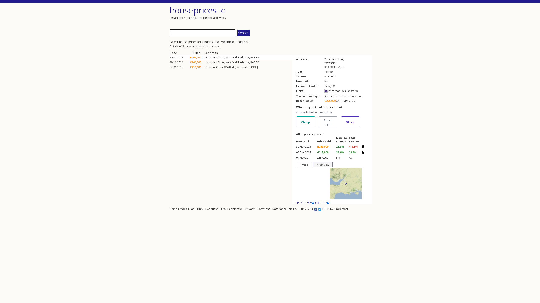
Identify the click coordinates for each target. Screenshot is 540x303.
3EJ (257, 57)
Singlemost (341, 209)
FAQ (223, 209)
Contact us (236, 209)
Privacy (250, 209)
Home (173, 209)
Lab (192, 209)
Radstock (242, 42)
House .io (198, 10)
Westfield (227, 42)
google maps (321, 202)
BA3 (252, 57)
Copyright (263, 209)
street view (322, 164)
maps (305, 164)
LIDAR (200, 209)
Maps (183, 209)
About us (213, 209)
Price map (334, 91)
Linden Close (211, 42)
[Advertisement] (321, 15)
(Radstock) (351, 91)
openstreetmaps (304, 202)
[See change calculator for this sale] (363, 146)
